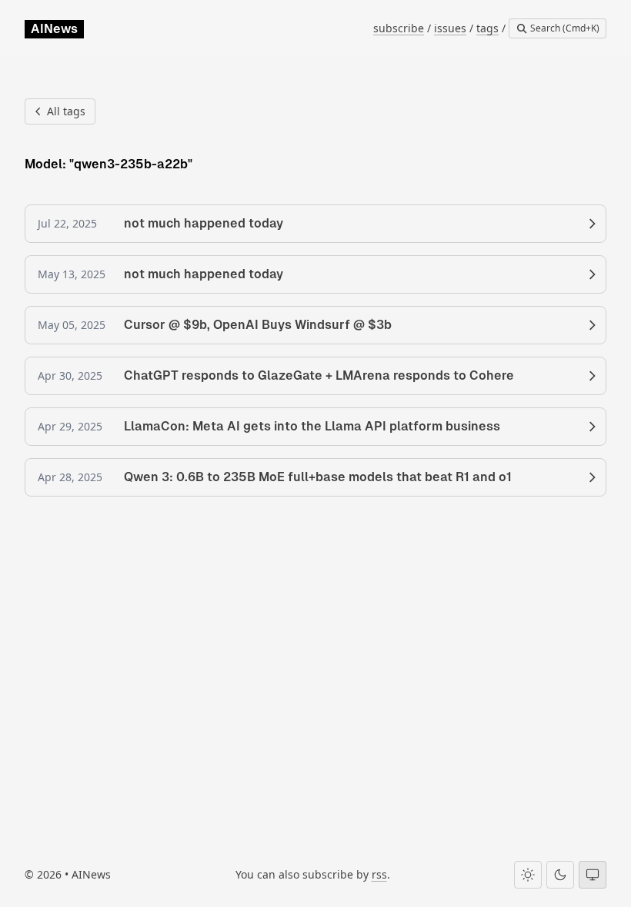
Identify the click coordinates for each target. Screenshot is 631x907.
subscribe (398, 28)
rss (379, 874)
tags (487, 28)
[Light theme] (528, 875)
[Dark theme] (560, 875)
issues (450, 28)
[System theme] (592, 875)
